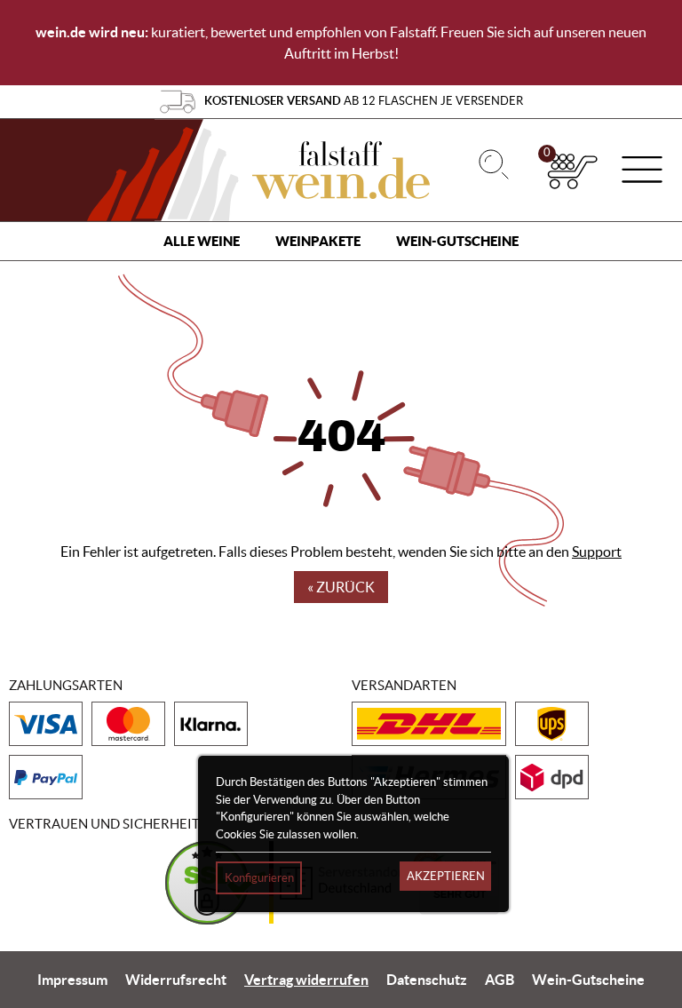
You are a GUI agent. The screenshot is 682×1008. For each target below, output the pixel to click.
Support (597, 552)
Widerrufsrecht (175, 980)
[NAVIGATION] (642, 171)
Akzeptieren (446, 876)
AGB (499, 980)
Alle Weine (201, 241)
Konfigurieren (259, 878)
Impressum (72, 980)
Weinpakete (318, 241)
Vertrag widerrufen (306, 980)
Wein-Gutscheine (457, 241)
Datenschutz (426, 980)
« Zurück (341, 587)
